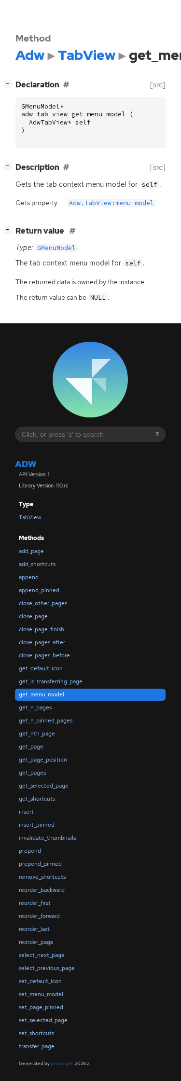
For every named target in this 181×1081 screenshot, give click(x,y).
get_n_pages (35, 707)
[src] (158, 85)
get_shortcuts (37, 799)
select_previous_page (47, 968)
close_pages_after (42, 642)
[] (9, 83)
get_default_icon (41, 668)
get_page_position (43, 759)
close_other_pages (43, 603)
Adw (25, 464)
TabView (30, 517)
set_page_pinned (41, 1007)
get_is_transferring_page (51, 681)
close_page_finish (41, 629)
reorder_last (34, 929)
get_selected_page (44, 786)
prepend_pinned (40, 864)
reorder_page (36, 942)
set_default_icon (40, 981)
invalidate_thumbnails (47, 838)
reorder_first (35, 903)
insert (26, 812)
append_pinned (39, 590)
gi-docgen (62, 1063)
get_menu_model (41, 694)
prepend (30, 851)
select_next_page (42, 955)
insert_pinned (37, 825)
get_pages (32, 772)
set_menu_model (41, 994)
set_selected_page (43, 1020)
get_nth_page (37, 733)
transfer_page (37, 1046)
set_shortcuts (36, 1033)
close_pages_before (44, 655)
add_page (31, 551)
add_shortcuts (37, 564)
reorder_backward (42, 890)
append (29, 577)
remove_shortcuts (42, 877)
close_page (33, 616)
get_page (31, 746)
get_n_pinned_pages (45, 720)
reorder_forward (39, 916)
